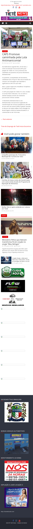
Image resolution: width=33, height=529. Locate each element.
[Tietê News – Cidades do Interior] (3, 23)
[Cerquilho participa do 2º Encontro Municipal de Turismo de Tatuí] (16, 138)
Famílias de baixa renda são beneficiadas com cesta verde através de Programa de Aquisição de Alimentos (16, 182)
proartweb (17, 63)
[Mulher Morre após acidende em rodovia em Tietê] (16, 190)
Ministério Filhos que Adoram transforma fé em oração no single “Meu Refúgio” (14, 242)
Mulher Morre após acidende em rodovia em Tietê (16, 208)
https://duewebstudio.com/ (7, 511)
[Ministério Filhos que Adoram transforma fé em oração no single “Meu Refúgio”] (16, 219)
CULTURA (5, 237)
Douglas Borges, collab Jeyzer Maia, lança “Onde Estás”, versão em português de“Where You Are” (21, 259)
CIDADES (5, 51)
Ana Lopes (17, 246)
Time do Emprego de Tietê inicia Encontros (16, 127)
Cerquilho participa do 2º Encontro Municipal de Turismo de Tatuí (14, 156)
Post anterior (6, 119)
